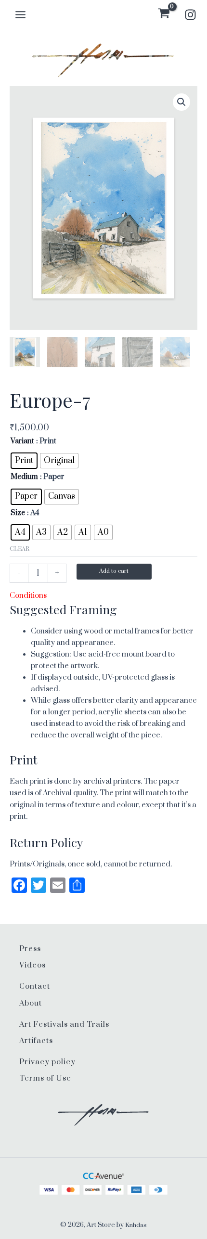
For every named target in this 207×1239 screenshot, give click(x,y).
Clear (19, 549)
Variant (22, 441)
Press (30, 949)
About (30, 1003)
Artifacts (36, 1040)
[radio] (24, 460)
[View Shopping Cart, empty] (164, 14)
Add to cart (114, 571)
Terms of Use (45, 1078)
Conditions (28, 595)
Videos (32, 965)
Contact (34, 986)
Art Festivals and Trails (64, 1024)
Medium (24, 476)
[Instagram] (190, 15)
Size (18, 512)
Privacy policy (47, 1062)
